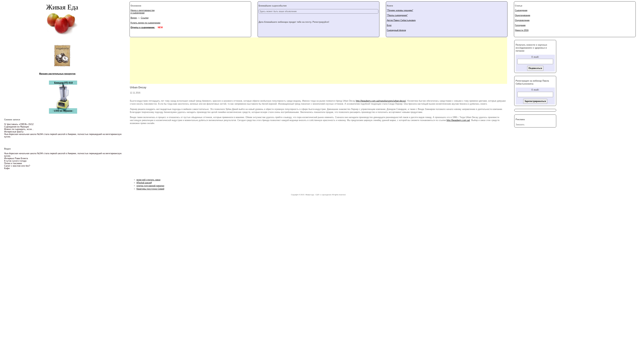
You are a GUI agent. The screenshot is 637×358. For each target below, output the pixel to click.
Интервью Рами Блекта (16, 158)
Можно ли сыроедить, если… (19, 129)
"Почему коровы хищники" (400, 10)
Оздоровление (522, 20)
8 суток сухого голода (15, 161)
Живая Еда (62, 6)
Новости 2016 (522, 30)
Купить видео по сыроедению (145, 23)
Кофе (7, 168)
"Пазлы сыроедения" (397, 15)
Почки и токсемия (13, 163)
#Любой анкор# (144, 182)
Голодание (520, 25)
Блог (389, 25)
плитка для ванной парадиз (150, 185)
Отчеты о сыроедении (143, 27)
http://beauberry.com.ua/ (458, 120)
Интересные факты (13, 131)
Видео (134, 18)
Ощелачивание (522, 15)
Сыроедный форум (396, 30)
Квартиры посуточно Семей (150, 189)
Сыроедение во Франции (16, 126)
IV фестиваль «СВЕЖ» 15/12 (19, 124)
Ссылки (144, 18)
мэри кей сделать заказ (148, 180)
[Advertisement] (318, 60)
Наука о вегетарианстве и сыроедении (143, 11)
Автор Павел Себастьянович (401, 20)
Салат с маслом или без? (17, 166)
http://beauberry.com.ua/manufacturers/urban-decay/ (381, 101)
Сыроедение (521, 10)
